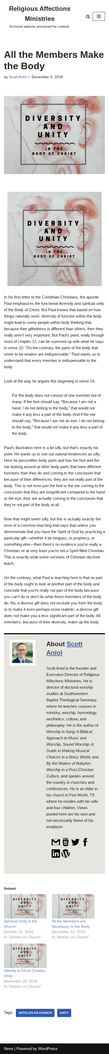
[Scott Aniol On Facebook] (85, 845)
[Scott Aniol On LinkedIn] (56, 857)
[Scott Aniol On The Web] (65, 845)
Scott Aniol (17, 77)
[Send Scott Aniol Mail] (56, 845)
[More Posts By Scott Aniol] (65, 857)
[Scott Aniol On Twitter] (75, 845)
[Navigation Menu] (99, 16)
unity (64, 1012)
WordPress (48, 1048)
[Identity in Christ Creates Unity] (25, 956)
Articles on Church (35, 1012)
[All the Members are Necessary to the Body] (73, 906)
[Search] (88, 16)
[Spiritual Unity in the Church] (25, 906)
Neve (8, 1048)
